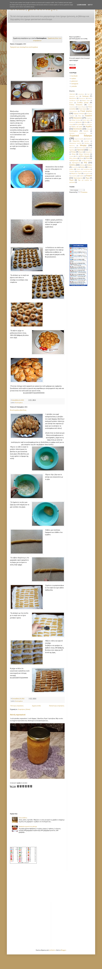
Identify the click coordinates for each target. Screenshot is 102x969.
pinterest (74, 81)
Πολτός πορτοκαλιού (17, 715)
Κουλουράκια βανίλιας (18, 410)
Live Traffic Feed (78, 245)
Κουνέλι (86, 131)
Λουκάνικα (89, 139)
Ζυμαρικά (88, 116)
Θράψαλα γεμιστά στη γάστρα (28, 826)
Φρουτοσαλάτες (73, 175)
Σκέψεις (89, 165)
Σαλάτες (72, 165)
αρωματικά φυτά (73, 96)
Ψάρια (87, 178)
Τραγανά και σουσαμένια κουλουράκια (24, 47)
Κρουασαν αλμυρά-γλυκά (77, 133)
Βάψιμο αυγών (86, 100)
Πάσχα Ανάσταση (84, 154)
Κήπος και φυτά (77, 126)
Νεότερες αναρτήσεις (17, 706)
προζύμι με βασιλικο (87, 160)
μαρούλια (86, 141)
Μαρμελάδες (76, 141)
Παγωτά (81, 152)
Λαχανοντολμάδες (79, 138)
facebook (74, 76)
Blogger (63, 950)
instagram (74, 83)
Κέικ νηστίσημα (88, 124)
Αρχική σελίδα (36, 706)
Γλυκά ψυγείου (86, 111)
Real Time (78, 285)
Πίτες (77, 156)
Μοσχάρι (83, 145)
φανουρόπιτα (87, 173)
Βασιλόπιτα (72, 98)
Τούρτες (78, 169)
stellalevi (52, 950)
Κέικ (85, 122)
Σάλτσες (82, 165)
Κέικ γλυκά (78, 124)
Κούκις (88, 129)
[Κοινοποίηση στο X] (32, 400)
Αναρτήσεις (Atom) (24, 709)
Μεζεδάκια (87, 143)
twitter (73, 78)
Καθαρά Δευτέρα (76, 120)
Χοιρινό (89, 176)
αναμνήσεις (81, 94)
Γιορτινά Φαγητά (81, 107)
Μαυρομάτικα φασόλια (75, 143)
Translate (84, 192)
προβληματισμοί (73, 160)
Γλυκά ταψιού (82, 109)
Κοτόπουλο (77, 129)
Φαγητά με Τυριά (76, 173)
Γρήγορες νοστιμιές (78, 113)
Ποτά (87, 158)
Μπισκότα (71, 147)
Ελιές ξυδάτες (23, 818)
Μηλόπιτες (72, 145)
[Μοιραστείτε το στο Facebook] (33, 400)
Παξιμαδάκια (89, 152)
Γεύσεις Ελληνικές (75, 104)
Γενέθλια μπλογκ (83, 102)
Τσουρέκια (72, 171)
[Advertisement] (15, 28)
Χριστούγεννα (78, 178)
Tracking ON (26, 862)
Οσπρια (90, 150)
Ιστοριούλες (89, 118)
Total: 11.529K (20, 862)
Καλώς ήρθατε (86, 120)
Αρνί (88, 94)
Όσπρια (73, 152)
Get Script (73, 285)
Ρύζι (85, 163)
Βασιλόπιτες (82, 98)
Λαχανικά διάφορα (80, 135)
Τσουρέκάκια (86, 169)
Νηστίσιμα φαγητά (81, 147)
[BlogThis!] (30, 400)
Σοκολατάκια (75, 167)
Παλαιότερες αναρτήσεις (56, 706)
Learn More (81, 5)
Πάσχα (74, 154)
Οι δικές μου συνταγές (77, 260)
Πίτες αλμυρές (84, 156)
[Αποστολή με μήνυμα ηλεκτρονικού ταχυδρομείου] (29, 400)
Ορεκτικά (80, 150)
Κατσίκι (79, 122)
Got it (90, 5)
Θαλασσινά (77, 118)
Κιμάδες (89, 126)
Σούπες (82, 167)
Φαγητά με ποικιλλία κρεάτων (84, 171)
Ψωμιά (71, 180)
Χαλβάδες (81, 175)
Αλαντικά (72, 94)
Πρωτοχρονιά (76, 162)
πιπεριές (71, 156)
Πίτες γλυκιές (73, 158)
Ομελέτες (72, 150)
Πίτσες (81, 158)
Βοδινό (71, 102)
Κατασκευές (72, 122)
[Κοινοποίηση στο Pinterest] (35, 400)
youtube (74, 86)
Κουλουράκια (19, 402)
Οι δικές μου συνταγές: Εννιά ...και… (78, 249)
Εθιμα (79, 115)
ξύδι (89, 147)
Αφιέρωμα (85, 96)
